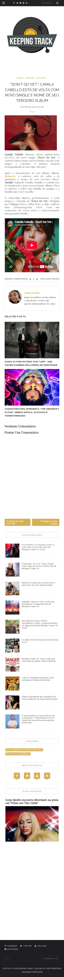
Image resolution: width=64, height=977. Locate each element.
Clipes (20, 78)
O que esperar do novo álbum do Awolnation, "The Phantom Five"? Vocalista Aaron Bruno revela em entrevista (38, 719)
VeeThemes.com (53, 968)
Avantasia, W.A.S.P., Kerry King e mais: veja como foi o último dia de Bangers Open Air (39, 566)
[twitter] (18, 3)
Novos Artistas (13, 753)
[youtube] (24, 3)
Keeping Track (26, 968)
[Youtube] (37, 776)
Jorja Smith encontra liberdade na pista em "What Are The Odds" (31, 801)
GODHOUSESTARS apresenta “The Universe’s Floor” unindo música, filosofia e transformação (32, 412)
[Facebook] (17, 776)
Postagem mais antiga (48, 522)
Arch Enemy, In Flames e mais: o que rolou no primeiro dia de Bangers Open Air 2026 (38, 547)
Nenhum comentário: (16, 279)
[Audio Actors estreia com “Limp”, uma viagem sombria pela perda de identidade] (32, 340)
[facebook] (15, 3)
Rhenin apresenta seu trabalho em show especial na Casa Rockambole (39, 697)
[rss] (27, 3)
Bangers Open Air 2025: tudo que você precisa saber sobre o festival (39, 660)
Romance (10, 176)
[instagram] (21, 3)
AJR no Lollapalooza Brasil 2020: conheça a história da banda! (38, 679)
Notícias (41, 78)
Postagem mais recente (15, 522)
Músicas (29, 78)
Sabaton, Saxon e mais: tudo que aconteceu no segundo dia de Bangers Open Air (38, 604)
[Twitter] (27, 776)
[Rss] (47, 776)
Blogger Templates (32, 972)
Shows (26, 753)
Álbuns (30, 749)
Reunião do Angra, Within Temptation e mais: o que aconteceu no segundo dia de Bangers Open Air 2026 (40, 624)
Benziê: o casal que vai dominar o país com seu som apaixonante (38, 584)
